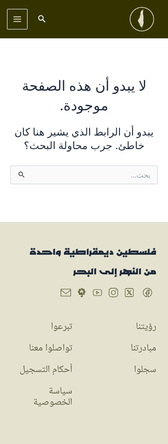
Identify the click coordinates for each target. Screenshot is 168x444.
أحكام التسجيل (46, 370)
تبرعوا (61, 327)
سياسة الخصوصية (52, 397)
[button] (41, 19)
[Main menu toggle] (17, 19)
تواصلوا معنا (50, 348)
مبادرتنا (143, 348)
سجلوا (145, 370)
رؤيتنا (146, 327)
